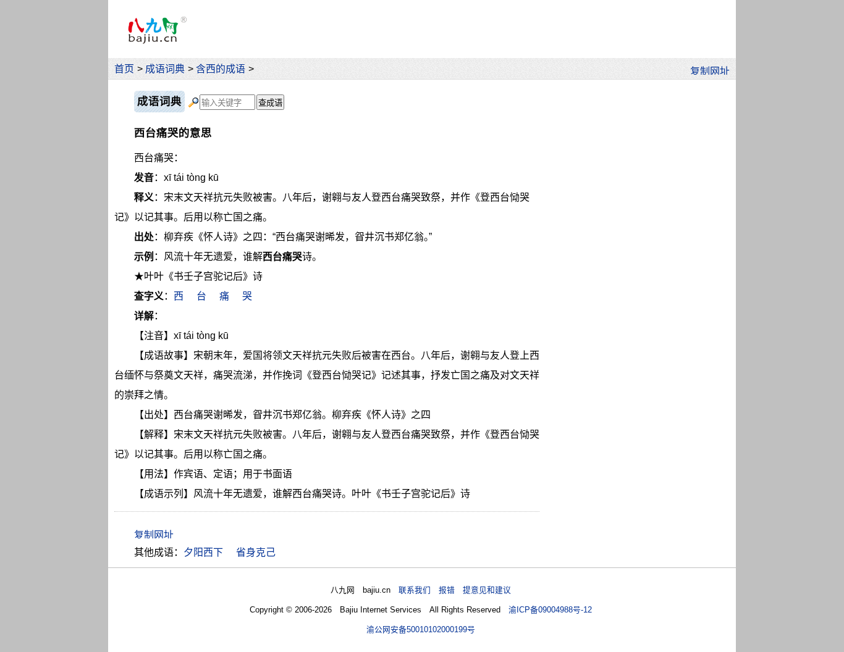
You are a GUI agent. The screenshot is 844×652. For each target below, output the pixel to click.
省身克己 (256, 552)
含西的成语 (220, 69)
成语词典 (165, 69)
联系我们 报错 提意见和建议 (455, 590)
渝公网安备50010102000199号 (420, 629)
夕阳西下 (203, 552)
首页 (124, 69)
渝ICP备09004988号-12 (550, 609)
